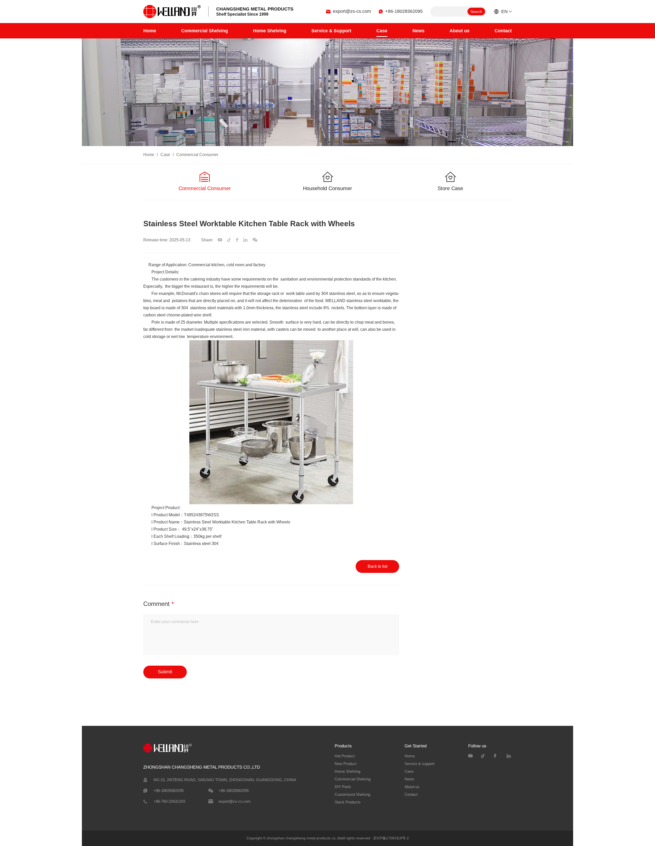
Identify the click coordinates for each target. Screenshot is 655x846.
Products (343, 746)
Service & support (419, 763)
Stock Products (348, 802)
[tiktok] (483, 756)
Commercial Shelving (204, 30)
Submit (165, 671)
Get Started (416, 746)
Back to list (377, 566)
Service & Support (331, 30)
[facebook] (496, 756)
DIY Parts (343, 787)
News (418, 30)
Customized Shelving (352, 794)
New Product (345, 763)
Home (149, 30)
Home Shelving (269, 30)
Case (381, 30)
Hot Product (345, 756)
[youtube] (470, 756)
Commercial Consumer (197, 154)
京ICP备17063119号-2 (391, 838)
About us (460, 30)
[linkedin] (509, 756)
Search (476, 11)
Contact (503, 30)
